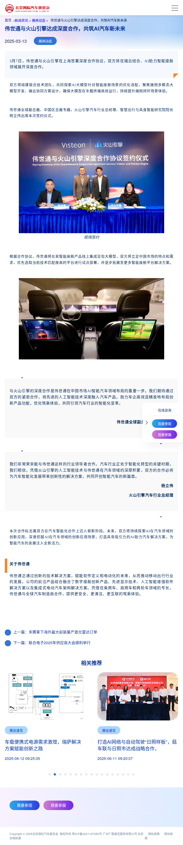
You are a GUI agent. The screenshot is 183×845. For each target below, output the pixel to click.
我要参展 (164, 434)
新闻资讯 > (22, 20)
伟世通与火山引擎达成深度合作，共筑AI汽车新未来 (89, 20)
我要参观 (164, 423)
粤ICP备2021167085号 (87, 834)
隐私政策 (154, 834)
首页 (8, 20)
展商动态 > (39, 20)
